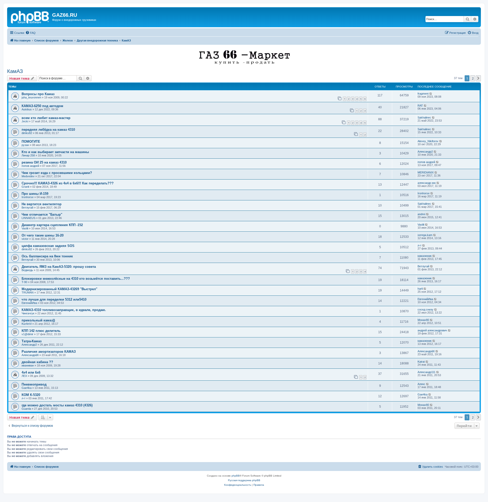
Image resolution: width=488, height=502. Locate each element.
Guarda (26, 408)
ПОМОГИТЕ (31, 141)
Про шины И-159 (35, 194)
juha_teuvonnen (31, 97)
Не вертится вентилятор (42, 204)
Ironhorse (28, 197)
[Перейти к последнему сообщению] (431, 93)
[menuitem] (30, 33)
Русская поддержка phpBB (244, 480)
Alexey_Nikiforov (428, 141)
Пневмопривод (34, 384)
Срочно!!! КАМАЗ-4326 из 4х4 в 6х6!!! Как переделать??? (68, 183)
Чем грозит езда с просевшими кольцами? (57, 173)
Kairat (421, 361)
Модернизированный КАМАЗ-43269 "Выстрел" (59, 289)
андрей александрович (432, 330)
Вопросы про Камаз (38, 94)
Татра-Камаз (31, 341)
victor (25, 238)
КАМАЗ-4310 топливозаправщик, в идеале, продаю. (64, 310)
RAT (420, 105)
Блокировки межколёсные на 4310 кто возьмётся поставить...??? (76, 278)
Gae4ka (27, 387)
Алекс (421, 384)
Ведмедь (27, 270)
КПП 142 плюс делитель (41, 331)
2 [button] (473, 78)
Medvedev (28, 176)
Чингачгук (28, 313)
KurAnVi (27, 323)
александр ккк (427, 182)
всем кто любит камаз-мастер (46, 118)
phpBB (236, 475)
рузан (25, 144)
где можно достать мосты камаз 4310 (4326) (57, 405)
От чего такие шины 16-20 (43, 235)
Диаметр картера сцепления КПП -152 (52, 225)
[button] (478, 78)
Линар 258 (28, 155)
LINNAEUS (28, 217)
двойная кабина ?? (37, 362)
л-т (419, 245)
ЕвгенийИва (29, 302)
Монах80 (423, 319)
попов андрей (30, 165)
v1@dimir (27, 334)
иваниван (28, 365)
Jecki (25, 121)
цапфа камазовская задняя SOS (48, 246)
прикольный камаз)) (38, 320)
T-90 (24, 282)
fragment (423, 93)
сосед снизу (425, 309)
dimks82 (27, 133)
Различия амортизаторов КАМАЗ (49, 351)
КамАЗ (15, 71)
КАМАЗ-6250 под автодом (42, 106)
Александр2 (425, 151)
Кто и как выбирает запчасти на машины (55, 152)
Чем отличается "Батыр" (42, 214)
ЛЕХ (24, 375)
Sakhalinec (424, 117)
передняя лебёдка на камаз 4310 (48, 129)
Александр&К (30, 355)
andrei (421, 214)
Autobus (27, 109)
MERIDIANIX (426, 172)
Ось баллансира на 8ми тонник (47, 256)
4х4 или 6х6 (31, 372)
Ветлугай (27, 207)
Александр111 (426, 372)
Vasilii (25, 228)
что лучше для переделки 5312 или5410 (54, 299)
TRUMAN (28, 292)
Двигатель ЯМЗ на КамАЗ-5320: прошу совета (59, 267)
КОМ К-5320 (31, 395)
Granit (25, 186)
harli (420, 288)
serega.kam (425, 235)
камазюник (425, 255)
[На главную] (30, 16)
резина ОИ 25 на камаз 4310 (44, 162)
